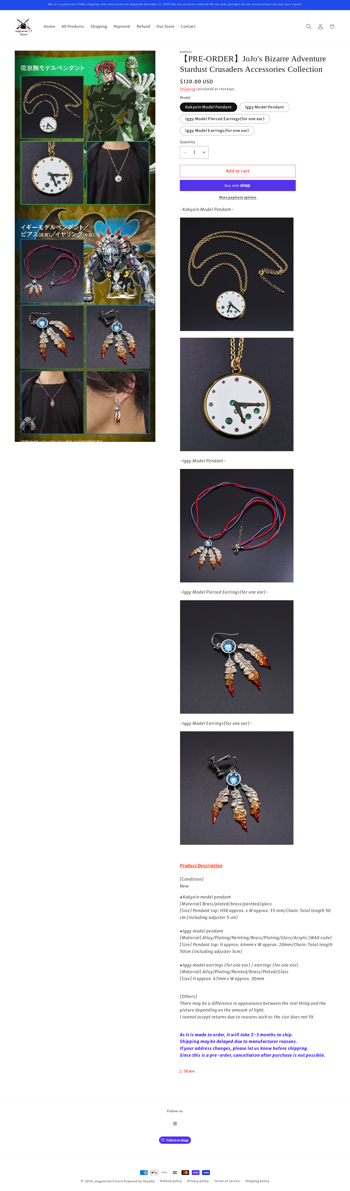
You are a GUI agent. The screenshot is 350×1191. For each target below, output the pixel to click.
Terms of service (227, 1181)
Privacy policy (198, 1181)
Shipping (187, 89)
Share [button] (189, 1071)
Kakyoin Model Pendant (208, 107)
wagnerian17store (109, 1181)
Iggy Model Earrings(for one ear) (217, 130)
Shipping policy (257, 1181)
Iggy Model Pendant (264, 107)
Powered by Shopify (139, 1181)
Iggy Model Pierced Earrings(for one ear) (225, 119)
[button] (309, 26)
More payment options (237, 197)
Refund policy (171, 1181)
